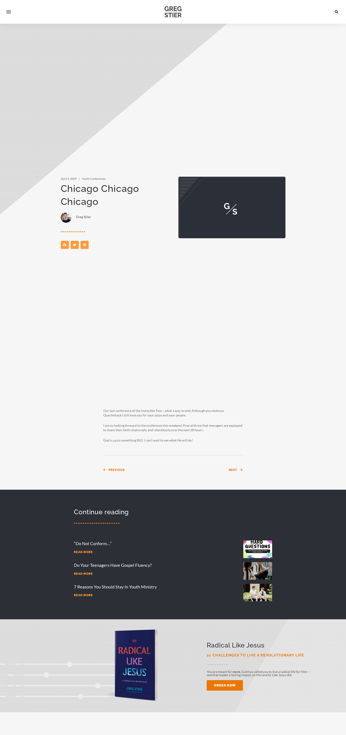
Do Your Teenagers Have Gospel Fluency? (113, 565)
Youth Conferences (94, 178)
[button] (337, 12)
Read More (83, 552)
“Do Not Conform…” (93, 543)
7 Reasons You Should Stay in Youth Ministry (115, 586)
